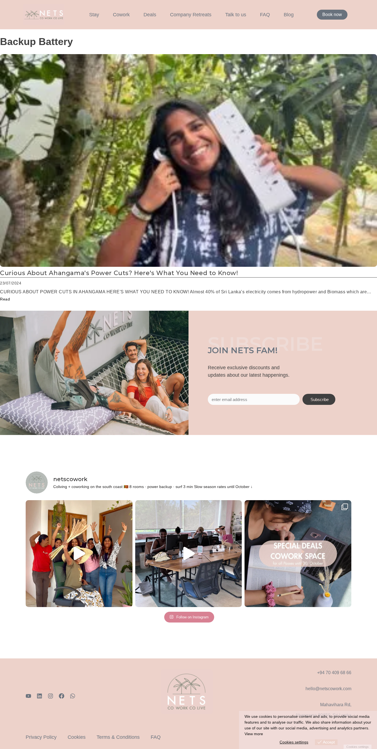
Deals (150, 14)
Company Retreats (190, 14)
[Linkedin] (39, 695)
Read (5, 299)
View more (254, 734)
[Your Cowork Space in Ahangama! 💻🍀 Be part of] (298, 553)
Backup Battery (36, 41)
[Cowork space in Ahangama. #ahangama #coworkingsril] (188, 553)
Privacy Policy (41, 737)
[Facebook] (61, 695)
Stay (94, 14)
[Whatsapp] (72, 695)
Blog (289, 14)
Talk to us (235, 14)
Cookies (77, 737)
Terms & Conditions (118, 737)
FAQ (265, 14)
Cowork (121, 14)
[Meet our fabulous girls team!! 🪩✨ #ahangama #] (79, 553)
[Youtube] (28, 695)
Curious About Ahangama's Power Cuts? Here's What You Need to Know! (119, 273)
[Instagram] (50, 695)
